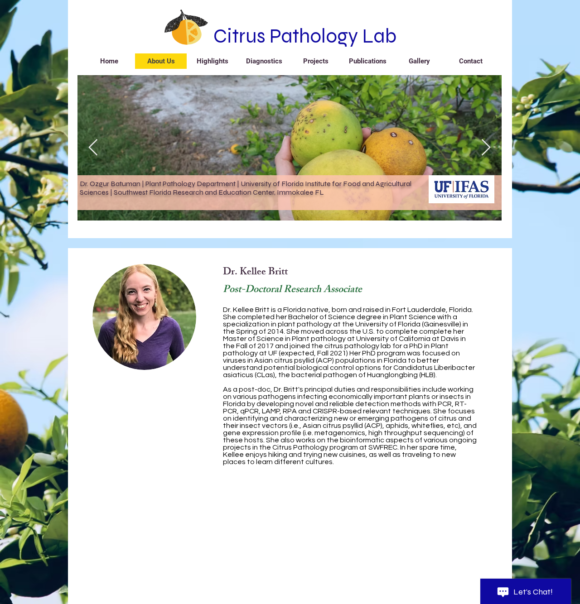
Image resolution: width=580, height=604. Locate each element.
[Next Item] (486, 148)
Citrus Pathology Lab (304, 36)
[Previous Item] (93, 148)
